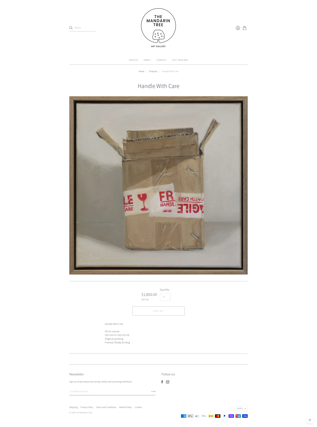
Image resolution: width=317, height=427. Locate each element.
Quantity (164, 289)
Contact (162, 60)
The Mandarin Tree (84, 412)
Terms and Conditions (106, 407)
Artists (133, 60)
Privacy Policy (87, 407)
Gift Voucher (180, 60)
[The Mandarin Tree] (158, 28)
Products (153, 71)
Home (141, 71)
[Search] (71, 28)
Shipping (73, 407)
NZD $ (240, 408)
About (147, 60)
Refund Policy (125, 407)
